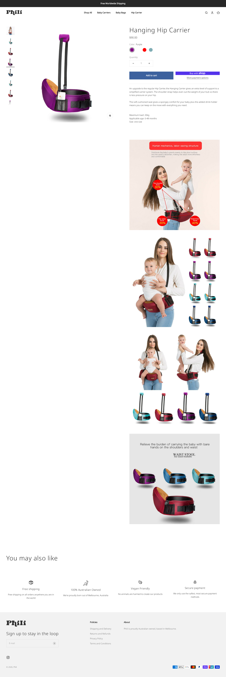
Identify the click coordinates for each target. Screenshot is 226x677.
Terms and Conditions (100, 643)
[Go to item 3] (10, 52)
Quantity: (133, 57)
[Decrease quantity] (133, 63)
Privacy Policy (96, 638)
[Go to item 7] (10, 94)
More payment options (197, 77)
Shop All (88, 12)
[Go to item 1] (10, 31)
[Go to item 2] (10, 41)
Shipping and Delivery (100, 628)
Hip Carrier (136, 12)
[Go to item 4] (10, 62)
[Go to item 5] (10, 73)
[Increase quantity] (149, 63)
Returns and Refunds (100, 633)
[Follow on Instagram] (8, 657)
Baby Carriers (104, 12)
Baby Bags (121, 12)
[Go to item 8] (10, 104)
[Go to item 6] (10, 83)
